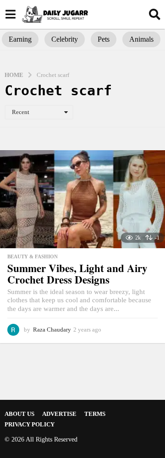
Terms (94, 413)
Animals (141, 39)
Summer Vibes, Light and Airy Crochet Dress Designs (77, 273)
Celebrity (64, 39)
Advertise (59, 413)
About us (19, 413)
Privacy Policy (30, 424)
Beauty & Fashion (32, 256)
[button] (10, 14)
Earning (20, 39)
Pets (104, 39)
